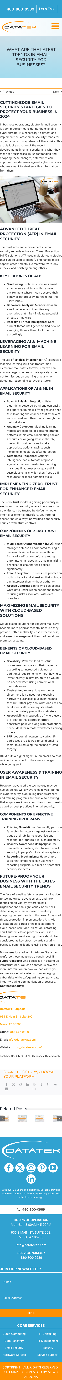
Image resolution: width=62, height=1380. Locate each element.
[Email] (34, 1089)
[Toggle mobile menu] (55, 26)
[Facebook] (6, 1084)
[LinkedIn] (27, 1084)
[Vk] (55, 1084)
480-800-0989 (31, 1257)
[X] (14, 1084)
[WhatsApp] (34, 1084)
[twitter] (20, 1168)
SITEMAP (11, 1372)
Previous (8, 91)
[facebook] (9, 1168)
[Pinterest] (48, 1084)
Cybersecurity (52, 1056)
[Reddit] (20, 1084)
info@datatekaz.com (31, 1245)
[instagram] (31, 1168)
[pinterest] (42, 1168)
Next (56, 91)
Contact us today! (12, 986)
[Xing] (6, 1089)
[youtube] (53, 1168)
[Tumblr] (41, 1084)
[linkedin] (31, 1179)
